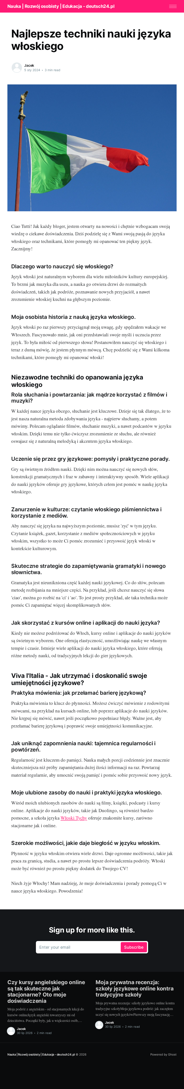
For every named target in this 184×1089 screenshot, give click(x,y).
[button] (173, 6)
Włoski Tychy (74, 818)
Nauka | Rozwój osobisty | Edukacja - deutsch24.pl (60, 6)
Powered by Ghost (163, 1054)
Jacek (29, 65)
